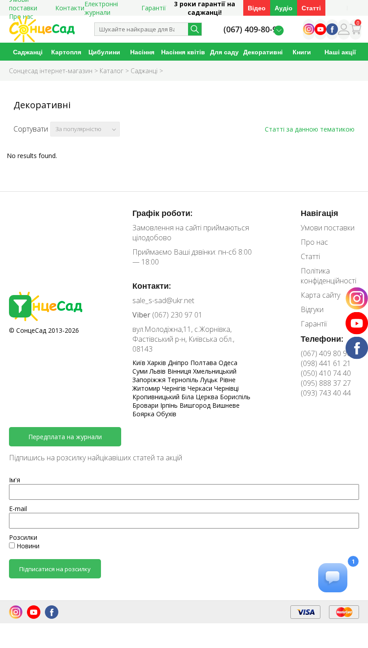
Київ (139, 362)
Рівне (227, 379)
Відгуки (312, 309)
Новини (27, 546)
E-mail (18, 508)
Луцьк (209, 379)
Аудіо (284, 8)
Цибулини (104, 52)
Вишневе (226, 405)
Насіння (142, 52)
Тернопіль (183, 379)
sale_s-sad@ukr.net (163, 300)
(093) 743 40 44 (326, 393)
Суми (140, 371)
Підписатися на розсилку (55, 569)
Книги (302, 52)
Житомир (147, 388)
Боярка (144, 414)
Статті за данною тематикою (310, 129)
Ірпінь (170, 405)
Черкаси (201, 388)
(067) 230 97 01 (167, 315)
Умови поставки (328, 228)
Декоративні (263, 52)
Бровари (146, 405)
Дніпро (179, 362)
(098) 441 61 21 (326, 363)
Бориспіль (235, 396)
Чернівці (226, 388)
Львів (158, 371)
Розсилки (23, 537)
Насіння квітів (183, 52)
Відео (257, 8)
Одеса (228, 362)
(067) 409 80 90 (326, 353)
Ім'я (14, 480)
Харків (157, 362)
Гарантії (153, 8)
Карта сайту (320, 295)
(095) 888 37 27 (326, 383)
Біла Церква (200, 396)
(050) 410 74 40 (326, 373)
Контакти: (151, 285)
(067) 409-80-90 (252, 29)
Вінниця (180, 371)
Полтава (204, 362)
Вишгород (196, 405)
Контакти (69, 8)
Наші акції (340, 52)
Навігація (319, 212)
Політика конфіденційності (328, 276)
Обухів (166, 414)
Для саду (224, 52)
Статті (311, 8)
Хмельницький (215, 371)
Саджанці (28, 52)
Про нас (314, 242)
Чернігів (175, 388)
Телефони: (322, 338)
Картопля (66, 52)
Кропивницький (156, 396)
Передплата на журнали (65, 436)
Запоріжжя (149, 379)
